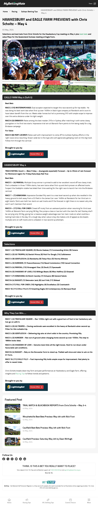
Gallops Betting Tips (29, 11)
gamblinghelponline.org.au (73, 470)
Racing (14, 11)
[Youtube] (16, 459)
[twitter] (8, 459)
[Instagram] (12, 459)
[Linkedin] (24, 459)
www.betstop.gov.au (51, 488)
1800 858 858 (55, 470)
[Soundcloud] (20, 459)
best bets (84, 34)
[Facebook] (3, 459)
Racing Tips (20, 373)
